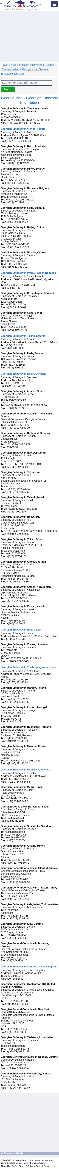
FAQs (14, 1166)
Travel (4, 65)
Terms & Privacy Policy (30, 1166)
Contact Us (49, 1166)
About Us (5, 1166)
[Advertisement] (29, 36)
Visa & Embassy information (26, 65)
